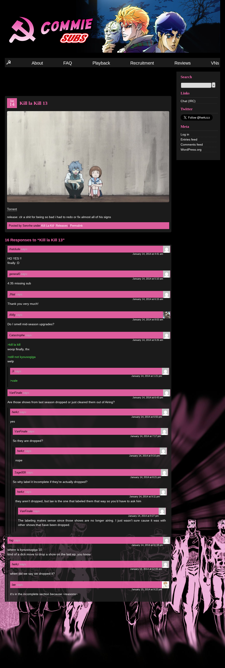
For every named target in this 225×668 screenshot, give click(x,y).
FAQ (67, 63)
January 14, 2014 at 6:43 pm (147, 397)
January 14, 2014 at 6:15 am (147, 299)
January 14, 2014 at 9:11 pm (144, 496)
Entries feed (189, 139)
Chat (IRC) (188, 101)
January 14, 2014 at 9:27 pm (143, 516)
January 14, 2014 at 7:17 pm (145, 436)
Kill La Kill (47, 225)
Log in (185, 134)
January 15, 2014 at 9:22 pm (146, 589)
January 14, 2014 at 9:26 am (147, 340)
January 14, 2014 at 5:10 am (147, 278)
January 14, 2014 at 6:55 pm (146, 416)
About (37, 63)
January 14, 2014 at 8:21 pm (145, 477)
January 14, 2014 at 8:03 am (147, 319)
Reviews (182, 63)
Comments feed (192, 144)
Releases (62, 225)
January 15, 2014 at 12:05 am (146, 569)
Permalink (76, 225)
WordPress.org (191, 149)
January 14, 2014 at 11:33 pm (147, 545)
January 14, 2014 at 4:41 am (147, 254)
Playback (101, 63)
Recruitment (142, 63)
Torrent (12, 209)
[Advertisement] (88, 81)
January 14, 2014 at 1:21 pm (146, 376)
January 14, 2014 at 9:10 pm (144, 455)
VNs (215, 63)
